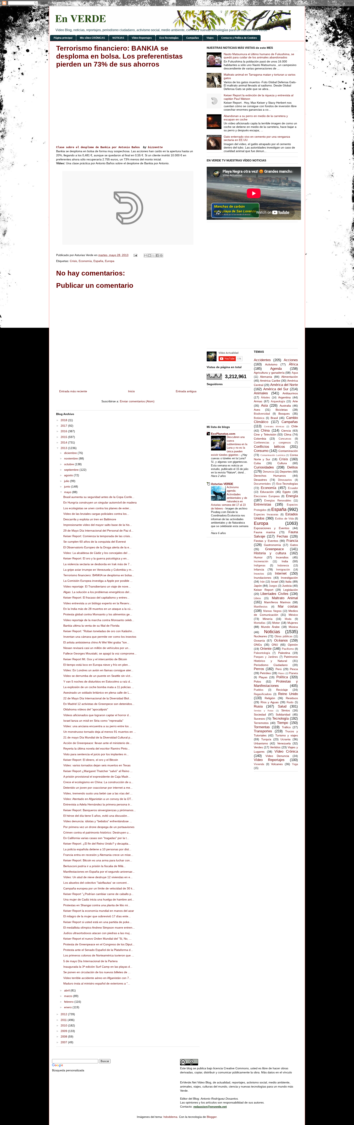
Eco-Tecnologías (169, 37)
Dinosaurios (285, 480)
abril (67, 990)
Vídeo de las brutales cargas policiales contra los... (96, 513)
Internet (281, 573)
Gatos (294, 545)
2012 (64, 1014)
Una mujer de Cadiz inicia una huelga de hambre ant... (98, 899)
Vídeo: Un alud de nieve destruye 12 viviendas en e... (98, 877)
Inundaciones (262, 577)
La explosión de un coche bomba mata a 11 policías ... (98, 687)
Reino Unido (288, 694)
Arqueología (278, 401)
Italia (288, 581)
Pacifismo (288, 649)
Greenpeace (274, 549)
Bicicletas (282, 409)
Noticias (272, 631)
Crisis (73, 261)
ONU (275, 644)
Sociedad (260, 714)
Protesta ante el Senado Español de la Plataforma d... (98, 949)
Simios (285, 710)
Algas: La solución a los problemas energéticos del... (97, 592)
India (285, 561)
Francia (292, 541)
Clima (287, 434)
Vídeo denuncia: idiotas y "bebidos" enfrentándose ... (97, 821)
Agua (295, 372)
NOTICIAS (118, 37)
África (293, 364)
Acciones (291, 360)
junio (67, 486)
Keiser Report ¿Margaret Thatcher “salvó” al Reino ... (98, 771)
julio (67, 481)
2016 (64, 431)
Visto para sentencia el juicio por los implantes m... (96, 754)
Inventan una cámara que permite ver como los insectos (99, 636)
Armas (258, 401)
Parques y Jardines (266, 656)
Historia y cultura (270, 553)
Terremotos (261, 723)
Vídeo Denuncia (277, 756)
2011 (64, 1020)
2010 (64, 1025)
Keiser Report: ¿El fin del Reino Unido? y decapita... (97, 843)
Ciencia (286, 430)
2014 (64, 442)
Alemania (266, 376)
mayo (68, 492)
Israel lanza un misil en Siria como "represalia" (93, 720)
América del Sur (276, 389)
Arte (295, 401)
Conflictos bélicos (269, 447)
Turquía (266, 739)
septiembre (71, 469)
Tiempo (282, 723)
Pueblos (258, 689)
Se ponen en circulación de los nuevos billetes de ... (96, 972)
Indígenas (260, 565)
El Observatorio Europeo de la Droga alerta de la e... (97, 547)
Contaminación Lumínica (272, 455)
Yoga (295, 764)
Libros (257, 598)
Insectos (259, 573)
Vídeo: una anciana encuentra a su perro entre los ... (97, 726)
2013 (64, 448)
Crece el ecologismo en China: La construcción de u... (98, 782)
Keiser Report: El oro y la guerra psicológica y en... (96, 558)
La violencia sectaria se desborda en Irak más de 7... (97, 564)
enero (68, 1007)
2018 (64, 420)
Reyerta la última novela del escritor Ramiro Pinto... (96, 748)
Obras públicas (284, 636)
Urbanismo (261, 743)
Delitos (292, 467)
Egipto (287, 491)
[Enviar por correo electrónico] (146, 255)
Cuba (257, 463)
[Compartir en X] (153, 255)
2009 (64, 1031)
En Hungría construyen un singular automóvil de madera (100, 502)
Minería (267, 618)
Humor (258, 557)
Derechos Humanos (270, 475)
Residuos (292, 698)
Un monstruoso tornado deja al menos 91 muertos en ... (99, 731)
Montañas (260, 622)
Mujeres (292, 622)
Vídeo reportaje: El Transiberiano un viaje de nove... (97, 586)
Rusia (258, 706)
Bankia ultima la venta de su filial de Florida (91, 625)
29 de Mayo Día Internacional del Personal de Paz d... (98, 530)
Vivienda (259, 764)
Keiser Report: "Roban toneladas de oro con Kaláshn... (98, 631)
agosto (69, 475)
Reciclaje (282, 689)
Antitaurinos (290, 393)
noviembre (71, 458)
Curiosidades (264, 467)
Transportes (263, 731)
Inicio (131, 391)
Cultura (282, 463)
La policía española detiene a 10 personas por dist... (97, 849)
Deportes (286, 471)
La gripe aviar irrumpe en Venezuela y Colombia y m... (98, 569)
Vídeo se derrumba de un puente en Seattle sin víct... (98, 675)
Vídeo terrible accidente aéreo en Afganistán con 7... (97, 978)
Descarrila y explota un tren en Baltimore (89, 519)
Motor (276, 622)
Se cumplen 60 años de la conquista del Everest (94, 541)
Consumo (261, 451)
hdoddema (170, 1116)
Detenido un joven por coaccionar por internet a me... (98, 787)
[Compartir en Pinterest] (161, 255)
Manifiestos (261, 606)
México (293, 614)
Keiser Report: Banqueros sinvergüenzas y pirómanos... (99, 810)
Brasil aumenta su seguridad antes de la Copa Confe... (98, 497)
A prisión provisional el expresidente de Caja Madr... (96, 776)
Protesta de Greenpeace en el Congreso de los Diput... (99, 944)
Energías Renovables (277, 500)
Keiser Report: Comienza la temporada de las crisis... (97, 536)
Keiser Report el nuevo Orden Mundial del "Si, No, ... (97, 938)
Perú (279, 669)
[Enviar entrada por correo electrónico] (135, 255)
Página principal (63, 37)
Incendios (282, 557)
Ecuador (293, 488)
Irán (262, 581)
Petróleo (265, 673)
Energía (292, 496)
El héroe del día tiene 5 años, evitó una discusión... (96, 815)
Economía (85, 261)
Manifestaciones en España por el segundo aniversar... (99, 871)
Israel (274, 581)
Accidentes (262, 360)
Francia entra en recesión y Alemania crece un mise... (98, 854)
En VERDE (80, 18)
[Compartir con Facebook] (157, 255)
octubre (69, 464)
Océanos (281, 640)
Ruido (290, 702)
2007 (64, 1042)
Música (293, 626)
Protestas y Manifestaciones (276, 683)
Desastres (260, 479)
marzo (68, 996)
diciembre (71, 453)
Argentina (284, 397)
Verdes (258, 747)
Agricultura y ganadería (269, 372)
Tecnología (280, 718)
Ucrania (285, 739)
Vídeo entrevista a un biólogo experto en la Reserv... (97, 603)
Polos (257, 681)
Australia (285, 405)
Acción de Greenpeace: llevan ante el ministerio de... (97, 743)
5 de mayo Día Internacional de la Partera (90, 961)
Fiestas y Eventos (266, 540)
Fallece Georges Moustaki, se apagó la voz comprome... (100, 653)
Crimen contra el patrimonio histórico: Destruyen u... (97, 832)
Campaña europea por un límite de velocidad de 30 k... (99, 888)
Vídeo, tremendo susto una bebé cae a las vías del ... (98, 793)
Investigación (289, 577)
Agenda (276, 369)
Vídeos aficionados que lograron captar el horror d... (97, 715)
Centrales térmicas (274, 426)
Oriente (265, 649)
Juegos (273, 585)
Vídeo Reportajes (142, 37)
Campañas (192, 37)
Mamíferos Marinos (277, 602)
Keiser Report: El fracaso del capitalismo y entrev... (96, 597)
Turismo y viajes (286, 735)
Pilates (281, 673)
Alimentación (289, 376)
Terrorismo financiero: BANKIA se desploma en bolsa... (98, 575)
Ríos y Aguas (270, 702)
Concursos (285, 438)
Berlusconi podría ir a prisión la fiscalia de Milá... (94, 866)
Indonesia (283, 565)
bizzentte (155, 147)
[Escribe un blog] (150, 255)
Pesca (294, 669)
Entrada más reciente (73, 391)
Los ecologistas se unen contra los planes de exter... (97, 508)
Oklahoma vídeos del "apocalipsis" (85, 709)
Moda (288, 619)
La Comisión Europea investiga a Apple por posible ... (98, 580)
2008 (64, 1036)
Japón (258, 585)
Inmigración (283, 569)
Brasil (274, 418)
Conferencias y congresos (272, 442)
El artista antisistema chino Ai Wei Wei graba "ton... (96, 642)
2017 (64, 425)
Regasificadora (262, 694)
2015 (64, 437)
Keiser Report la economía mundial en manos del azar (98, 910)
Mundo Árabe (270, 626)
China (265, 430)
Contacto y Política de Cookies (239, 37)
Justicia (287, 585)
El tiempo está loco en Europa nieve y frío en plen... (96, 664)
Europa (109, 261)
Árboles (265, 397)
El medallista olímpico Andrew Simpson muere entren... (99, 927)
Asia (264, 405)
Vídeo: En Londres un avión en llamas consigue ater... (98, 670)
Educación (267, 491)
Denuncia (268, 471)
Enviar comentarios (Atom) (137, 401)
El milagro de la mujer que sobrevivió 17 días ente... (97, 916)
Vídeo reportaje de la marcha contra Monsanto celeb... (98, 620)
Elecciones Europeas (267, 496)
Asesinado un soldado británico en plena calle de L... (97, 692)
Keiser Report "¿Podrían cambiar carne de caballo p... (98, 894)
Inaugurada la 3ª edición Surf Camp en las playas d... (97, 966)
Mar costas (288, 606)
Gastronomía (272, 545)
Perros (259, 669)
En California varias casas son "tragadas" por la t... (96, 838)
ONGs (258, 644)
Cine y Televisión (265, 434)
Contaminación (288, 450)
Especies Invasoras (266, 514)
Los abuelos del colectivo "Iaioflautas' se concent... (96, 882)
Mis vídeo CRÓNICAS (92, 37)
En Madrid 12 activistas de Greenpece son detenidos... (98, 703)
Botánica (259, 418)
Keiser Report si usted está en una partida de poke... (97, 922)
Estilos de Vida (284, 518)
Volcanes (277, 764)
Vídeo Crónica (286, 751)
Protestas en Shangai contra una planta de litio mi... (96, 905)
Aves (257, 409)
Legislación (290, 589)
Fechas (282, 536)
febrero (69, 1001)
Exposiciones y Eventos (271, 528)
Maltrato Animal (285, 598)
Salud (282, 706)
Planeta (293, 673)
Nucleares (260, 636)
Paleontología (262, 653)
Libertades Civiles (274, 594)
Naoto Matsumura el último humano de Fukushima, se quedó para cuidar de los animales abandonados (259, 55)
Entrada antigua (186, 391)
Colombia (260, 438)
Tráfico (286, 727)
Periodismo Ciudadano (271, 665)
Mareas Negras (272, 611)
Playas (263, 677)
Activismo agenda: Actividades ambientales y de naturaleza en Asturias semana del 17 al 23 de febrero (229, 498)
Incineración (261, 561)
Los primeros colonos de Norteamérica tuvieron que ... (98, 955)
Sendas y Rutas (263, 710)
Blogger (212, 1116)
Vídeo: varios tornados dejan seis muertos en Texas (96, 765)
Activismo (271, 364)
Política (282, 677)
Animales (261, 393)
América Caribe (270, 380)
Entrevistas (262, 504)
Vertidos (275, 747)
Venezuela (284, 743)
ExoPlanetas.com (223, 433)
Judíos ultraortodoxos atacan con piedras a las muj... (97, 933)
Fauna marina (264, 532)
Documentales (262, 483)
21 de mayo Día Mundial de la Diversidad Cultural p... (98, 737)
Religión (270, 698)
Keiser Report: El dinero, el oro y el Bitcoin (90, 759)
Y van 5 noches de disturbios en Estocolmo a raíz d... (97, 681)
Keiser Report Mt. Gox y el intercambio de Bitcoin (95, 659)
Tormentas (262, 727)
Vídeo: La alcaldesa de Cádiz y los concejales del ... (96, 553)
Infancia (259, 569)
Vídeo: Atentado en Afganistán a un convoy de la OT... (98, 799)
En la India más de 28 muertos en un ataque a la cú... (98, 608)
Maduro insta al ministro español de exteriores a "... (96, 983)
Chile (294, 426)
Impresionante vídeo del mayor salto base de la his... (97, 524)
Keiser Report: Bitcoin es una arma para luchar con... (97, 860)
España (98, 261)
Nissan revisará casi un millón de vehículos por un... (97, 648)
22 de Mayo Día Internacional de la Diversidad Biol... (97, 698)
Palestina (284, 652)
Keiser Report (263, 589)
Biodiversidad (262, 413)
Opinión (293, 644)
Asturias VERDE (222, 483)
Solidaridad (283, 714)
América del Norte (284, 385)
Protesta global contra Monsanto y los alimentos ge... (97, 614)
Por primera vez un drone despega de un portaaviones (98, 827)
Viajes (210, 37)
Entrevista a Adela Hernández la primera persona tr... (97, 804)
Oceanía (259, 640)
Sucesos (259, 718)
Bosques (284, 413)
